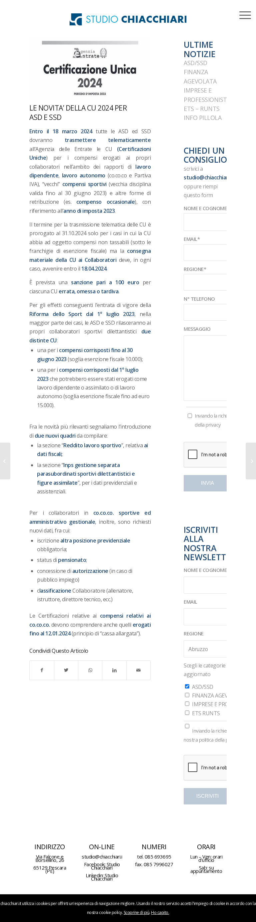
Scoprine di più (137, 912)
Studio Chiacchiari (105, 866)
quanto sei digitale (0, 898)
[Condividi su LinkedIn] (114, 670)
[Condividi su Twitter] (66, 670)
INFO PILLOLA (202, 118)
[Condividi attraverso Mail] (138, 670)
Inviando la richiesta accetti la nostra (218, 735)
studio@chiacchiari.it (209, 177)
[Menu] (242, 15)
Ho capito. (160, 912)
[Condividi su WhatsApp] (90, 670)
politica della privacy (220, 739)
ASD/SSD (195, 63)
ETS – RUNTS (202, 109)
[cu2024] (90, 68)
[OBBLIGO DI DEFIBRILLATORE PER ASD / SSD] (5, 461)
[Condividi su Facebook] (42, 670)
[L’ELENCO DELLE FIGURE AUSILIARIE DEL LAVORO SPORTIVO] (251, 461)
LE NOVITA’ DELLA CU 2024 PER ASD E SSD (78, 112)
